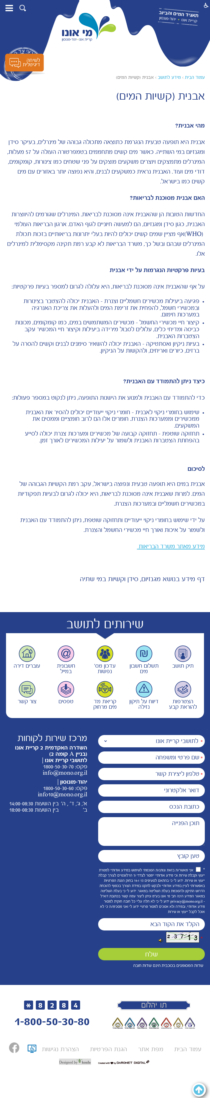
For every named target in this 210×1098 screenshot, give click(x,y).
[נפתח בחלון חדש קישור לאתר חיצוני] (14, 1047)
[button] (23, 8)
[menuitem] (187, 1049)
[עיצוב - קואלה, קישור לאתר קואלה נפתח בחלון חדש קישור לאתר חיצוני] (75, 1062)
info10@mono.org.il (62, 794)
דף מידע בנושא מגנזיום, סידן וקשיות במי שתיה (142, 579)
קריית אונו (189, 21)
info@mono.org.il (65, 773)
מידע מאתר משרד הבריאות (171, 546)
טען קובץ (188, 856)
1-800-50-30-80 (52, 1021)
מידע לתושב (169, 77)
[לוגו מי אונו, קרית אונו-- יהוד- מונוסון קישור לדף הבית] (89, 27)
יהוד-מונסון (167, 19)
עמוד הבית (195, 77)
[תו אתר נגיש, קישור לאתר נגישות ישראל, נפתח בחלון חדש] (32, 1050)
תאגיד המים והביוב (179, 14)
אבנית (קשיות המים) (135, 77)
